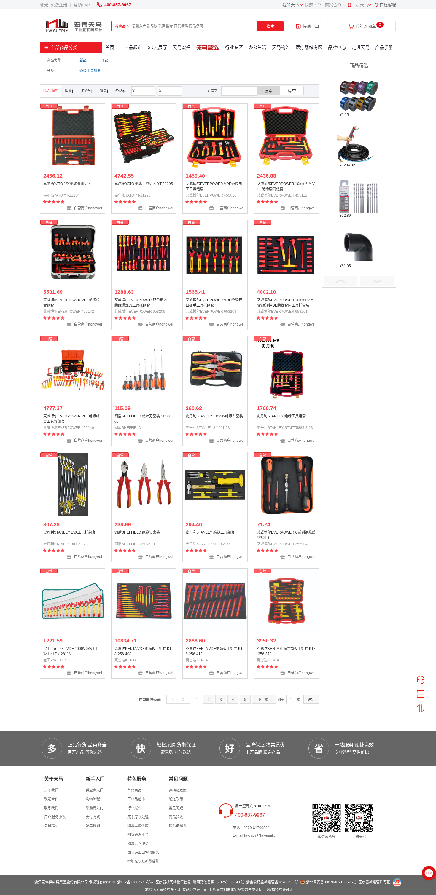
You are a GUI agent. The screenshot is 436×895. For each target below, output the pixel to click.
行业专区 (234, 47)
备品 (105, 60)
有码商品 (134, 790)
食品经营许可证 (194, 890)
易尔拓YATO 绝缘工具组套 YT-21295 (143, 184)
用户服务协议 (55, 817)
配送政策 (176, 799)
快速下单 (313, 4)
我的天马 (290, 4)
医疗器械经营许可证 (374, 882)
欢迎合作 (51, 799)
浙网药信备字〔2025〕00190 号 (218, 882)
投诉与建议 (178, 826)
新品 (83, 60)
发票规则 (93, 826)
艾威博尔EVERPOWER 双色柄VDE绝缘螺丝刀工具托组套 (142, 302)
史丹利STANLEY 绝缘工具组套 (281, 416)
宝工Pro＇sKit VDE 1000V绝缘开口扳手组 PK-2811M (71, 651)
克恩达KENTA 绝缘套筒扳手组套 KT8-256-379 (286, 651)
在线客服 (387, 4)
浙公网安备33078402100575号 (331, 882)
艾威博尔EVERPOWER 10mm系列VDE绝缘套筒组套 (286, 186)
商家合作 (333, 4)
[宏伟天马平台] (73, 25)
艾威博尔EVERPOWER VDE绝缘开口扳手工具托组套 (214, 302)
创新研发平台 (138, 835)
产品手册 (384, 47)
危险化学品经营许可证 (163, 890)
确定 (311, 700)
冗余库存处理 (138, 817)
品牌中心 (337, 47)
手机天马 (360, 4)
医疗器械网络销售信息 (173, 882)
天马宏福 (181, 47)
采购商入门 (95, 808)
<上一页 (178, 700)
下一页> (264, 700)
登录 (45, 4)
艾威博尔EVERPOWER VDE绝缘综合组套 (71, 302)
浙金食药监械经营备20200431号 (272, 882)
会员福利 (51, 826)
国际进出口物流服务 (143, 853)
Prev (340, 281)
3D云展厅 (157, 47)
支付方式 (93, 817)
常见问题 (176, 808)
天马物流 (281, 47)
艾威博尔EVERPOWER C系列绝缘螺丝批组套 (286, 535)
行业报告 (134, 808)
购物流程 (93, 799)
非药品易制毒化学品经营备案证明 (235, 890)
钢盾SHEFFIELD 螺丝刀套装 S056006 (142, 419)
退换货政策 (178, 790)
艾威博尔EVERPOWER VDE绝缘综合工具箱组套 (71, 419)
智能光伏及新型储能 (143, 861)
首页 (109, 47)
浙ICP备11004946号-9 (135, 882)
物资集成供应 (138, 826)
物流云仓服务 (138, 844)
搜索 (270, 26)
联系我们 (51, 808)
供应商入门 (95, 790)
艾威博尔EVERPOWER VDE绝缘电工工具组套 (214, 186)
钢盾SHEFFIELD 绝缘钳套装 (137, 532)
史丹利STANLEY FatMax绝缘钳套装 (214, 416)
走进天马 (361, 47)
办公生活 (257, 47)
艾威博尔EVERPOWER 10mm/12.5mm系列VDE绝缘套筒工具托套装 (285, 302)
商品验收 (176, 817)
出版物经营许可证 (278, 890)
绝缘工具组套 (90, 71)
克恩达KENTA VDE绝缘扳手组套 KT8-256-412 (214, 651)
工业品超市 (131, 47)
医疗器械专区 (309, 47)
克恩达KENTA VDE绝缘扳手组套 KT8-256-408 (142, 651)
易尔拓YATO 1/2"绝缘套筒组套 (67, 184)
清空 (292, 90)
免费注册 (60, 4)
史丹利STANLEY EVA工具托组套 (69, 532)
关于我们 (51, 790)
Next (377, 281)
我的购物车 (365, 26)
